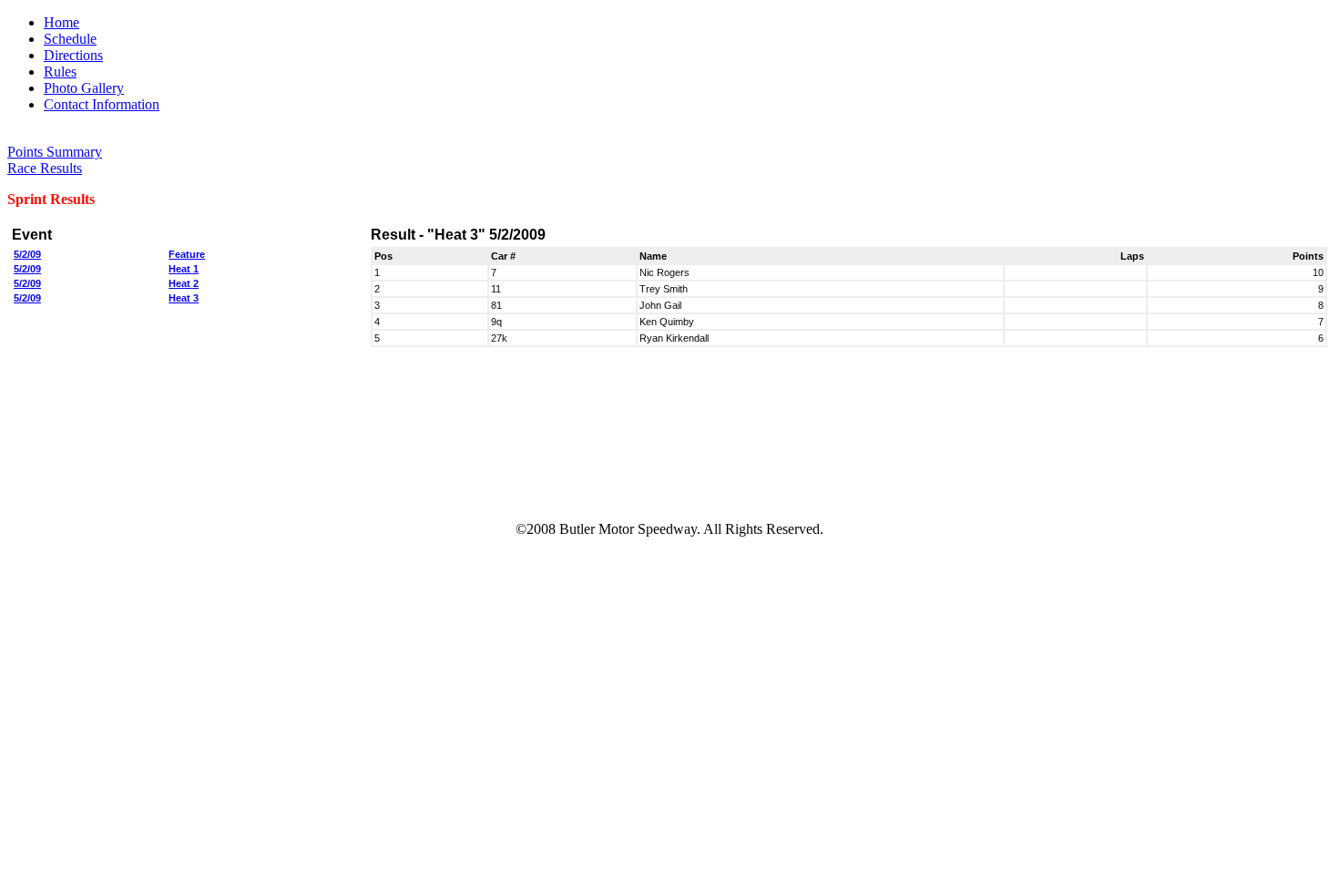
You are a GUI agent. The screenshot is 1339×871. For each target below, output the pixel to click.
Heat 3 (184, 297)
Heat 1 (184, 268)
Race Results (44, 168)
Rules (60, 71)
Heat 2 (184, 283)
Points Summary (54, 151)
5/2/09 (27, 254)
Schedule (70, 38)
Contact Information (101, 104)
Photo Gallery (84, 88)
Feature (187, 254)
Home (61, 22)
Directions (73, 55)
